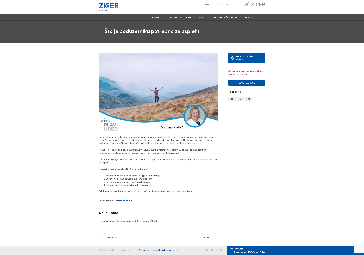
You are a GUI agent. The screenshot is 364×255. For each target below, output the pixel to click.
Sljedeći (206, 237)
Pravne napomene (148, 250)
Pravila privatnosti (168, 250)
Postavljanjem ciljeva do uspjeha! (118, 220)
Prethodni (112, 237)
